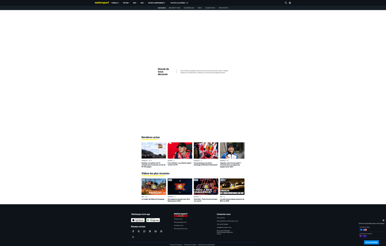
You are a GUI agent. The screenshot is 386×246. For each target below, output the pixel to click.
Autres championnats (156, 3)
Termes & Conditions (176, 244)
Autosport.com (178, 225)
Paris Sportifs (223, 8)
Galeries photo (210, 8)
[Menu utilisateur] (290, 3)
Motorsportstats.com (180, 228)
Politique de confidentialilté (206, 244)
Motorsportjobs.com (180, 222)
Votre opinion (221, 218)
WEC (142, 3)
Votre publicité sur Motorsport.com (227, 221)
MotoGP (126, 3)
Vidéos (200, 8)
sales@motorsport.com (224, 227)
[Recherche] (286, 3)
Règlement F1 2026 (174, 8)
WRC (134, 3)
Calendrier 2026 (189, 8)
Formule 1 (115, 3)
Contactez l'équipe (222, 224)
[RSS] (133, 237)
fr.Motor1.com (178, 219)
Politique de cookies (190, 244)
